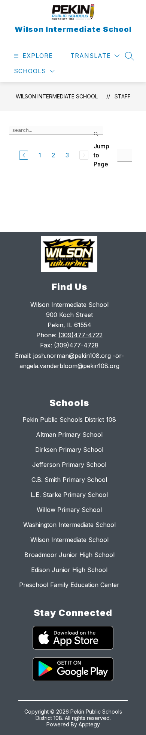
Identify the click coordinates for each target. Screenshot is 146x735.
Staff (123, 96)
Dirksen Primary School (69, 449)
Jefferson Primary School (69, 464)
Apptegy (89, 724)
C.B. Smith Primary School (69, 479)
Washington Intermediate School (69, 524)
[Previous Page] (23, 155)
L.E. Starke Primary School (69, 494)
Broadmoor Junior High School (69, 554)
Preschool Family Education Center (69, 585)
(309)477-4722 (80, 335)
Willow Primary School (69, 509)
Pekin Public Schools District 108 (69, 419)
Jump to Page (101, 155)
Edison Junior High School (69, 570)
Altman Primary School (69, 434)
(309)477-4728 (76, 345)
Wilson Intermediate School (57, 96)
